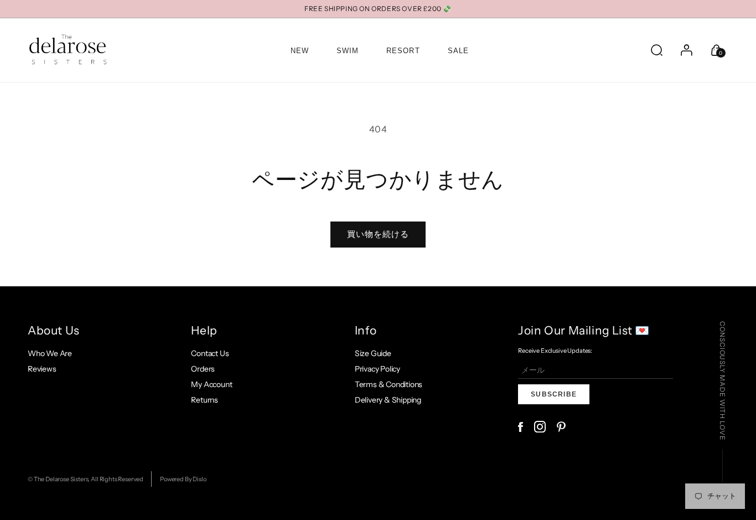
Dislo (199, 479)
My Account (211, 384)
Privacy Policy (377, 369)
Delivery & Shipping (388, 400)
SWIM (347, 51)
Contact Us (210, 353)
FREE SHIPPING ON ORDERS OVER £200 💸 (378, 8)
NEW (300, 51)
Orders (203, 369)
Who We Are (50, 353)
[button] (656, 50)
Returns (204, 400)
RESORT (403, 51)
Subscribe (554, 394)
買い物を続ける (378, 234)
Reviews (42, 369)
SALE (458, 51)
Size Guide (373, 353)
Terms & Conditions (388, 384)
